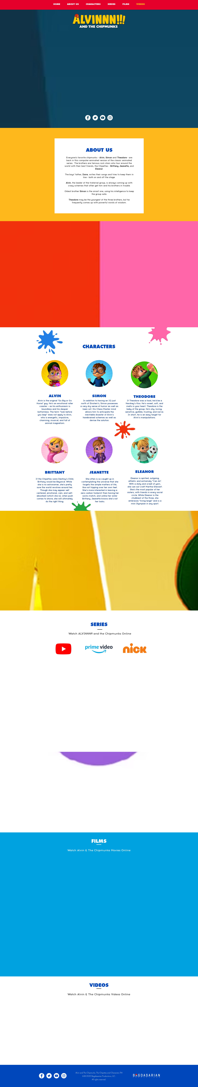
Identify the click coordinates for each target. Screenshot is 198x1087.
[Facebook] (88, 117)
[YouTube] (102, 117)
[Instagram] (110, 117)
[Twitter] (95, 117)
